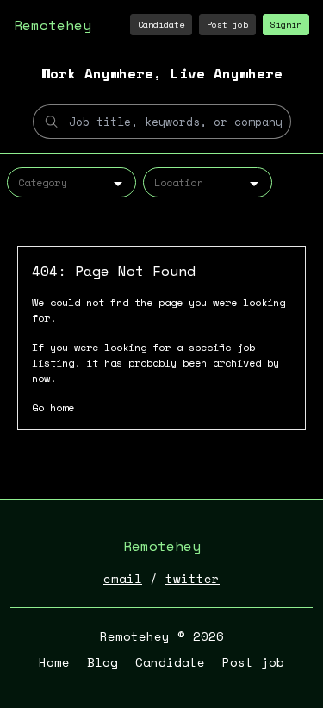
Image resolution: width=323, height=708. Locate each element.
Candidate (161, 24)
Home (54, 662)
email (122, 578)
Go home (53, 407)
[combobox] (71, 182)
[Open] (118, 184)
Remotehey (52, 25)
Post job (227, 24)
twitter (192, 578)
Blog (102, 662)
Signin (285, 24)
